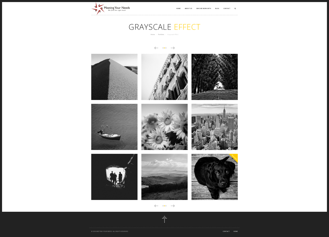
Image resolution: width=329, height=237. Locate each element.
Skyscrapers (214, 125)
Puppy (214, 175)
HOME (178, 8)
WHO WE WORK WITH (203, 8)
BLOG (217, 8)
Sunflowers (164, 125)
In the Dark (114, 175)
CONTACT (226, 8)
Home (153, 34)
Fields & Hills (164, 175)
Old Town (164, 75)
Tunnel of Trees (214, 75)
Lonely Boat (114, 125)
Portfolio (161, 34)
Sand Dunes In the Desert (114, 75)
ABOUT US (188, 8)
